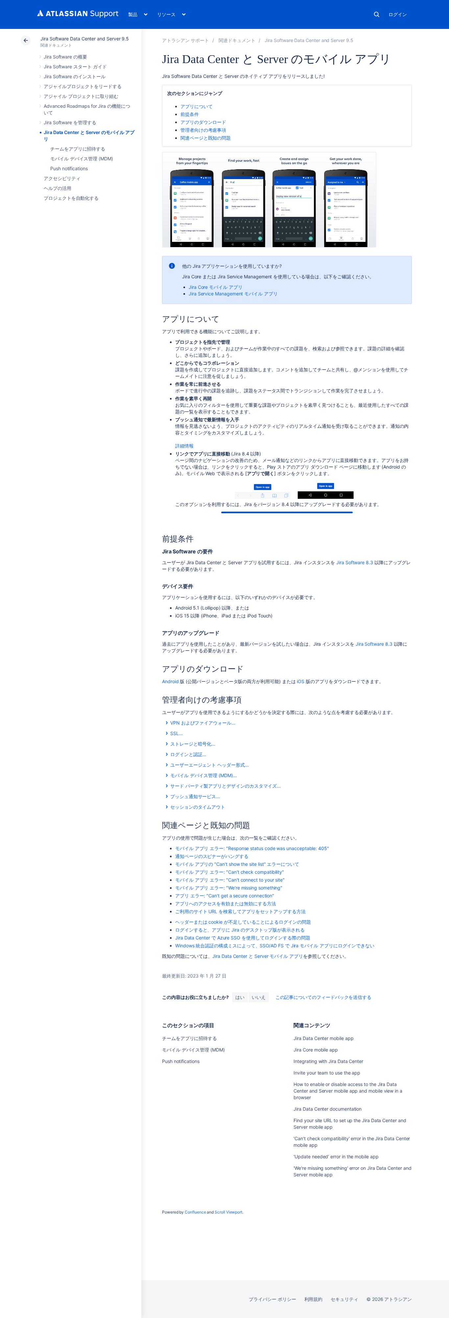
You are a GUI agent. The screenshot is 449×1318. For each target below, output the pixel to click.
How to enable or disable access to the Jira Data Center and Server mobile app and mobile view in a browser (348, 1090)
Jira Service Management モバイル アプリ (233, 293)
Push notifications (69, 168)
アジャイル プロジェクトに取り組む (81, 96)
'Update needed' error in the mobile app (336, 1156)
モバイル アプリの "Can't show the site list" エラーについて (237, 864)
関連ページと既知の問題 (205, 138)
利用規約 (313, 1299)
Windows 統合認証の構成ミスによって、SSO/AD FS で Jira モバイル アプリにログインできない (274, 945)
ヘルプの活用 (57, 188)
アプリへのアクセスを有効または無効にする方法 (225, 903)
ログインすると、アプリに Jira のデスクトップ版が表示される (240, 930)
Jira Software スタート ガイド (75, 66)
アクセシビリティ (62, 178)
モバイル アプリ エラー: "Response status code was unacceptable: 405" (252, 848)
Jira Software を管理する (70, 122)
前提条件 (189, 114)
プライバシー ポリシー (272, 1299)
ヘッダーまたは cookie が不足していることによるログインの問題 (243, 922)
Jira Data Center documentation (328, 1109)
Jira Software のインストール (75, 76)
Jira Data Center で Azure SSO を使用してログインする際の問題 (242, 937)
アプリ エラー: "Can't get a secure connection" (224, 895)
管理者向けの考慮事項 (203, 130)
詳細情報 (184, 446)
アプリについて (196, 106)
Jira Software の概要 (65, 56)
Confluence (195, 1212)
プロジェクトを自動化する (71, 198)
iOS (300, 681)
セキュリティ (344, 1299)
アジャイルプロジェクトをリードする (83, 86)
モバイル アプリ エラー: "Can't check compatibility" (229, 872)
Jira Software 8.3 (354, 562)
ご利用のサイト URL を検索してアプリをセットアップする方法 (240, 911)
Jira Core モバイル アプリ (216, 287)
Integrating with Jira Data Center (328, 1061)
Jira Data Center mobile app (323, 1038)
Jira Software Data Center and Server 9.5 (84, 38)
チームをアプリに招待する (77, 148)
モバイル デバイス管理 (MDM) (81, 158)
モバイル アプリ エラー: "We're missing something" (228, 887)
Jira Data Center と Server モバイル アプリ (257, 956)
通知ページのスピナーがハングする (211, 856)
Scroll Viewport (228, 1212)
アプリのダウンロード (203, 122)
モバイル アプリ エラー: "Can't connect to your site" (230, 880)
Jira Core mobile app (316, 1049)
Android (170, 681)
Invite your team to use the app (327, 1072)
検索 (376, 14)
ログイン (398, 14)
